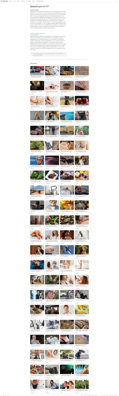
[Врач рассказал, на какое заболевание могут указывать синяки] (37, 118)
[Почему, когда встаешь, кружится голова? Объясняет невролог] (52, 163)
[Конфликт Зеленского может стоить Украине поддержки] (67, 372)
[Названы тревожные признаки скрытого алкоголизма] (37, 282)
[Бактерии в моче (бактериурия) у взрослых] (67, 342)
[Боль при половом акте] (82, 297)
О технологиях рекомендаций (104, 395)
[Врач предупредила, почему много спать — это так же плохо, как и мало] (67, 192)
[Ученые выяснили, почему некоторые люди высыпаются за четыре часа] (82, 237)
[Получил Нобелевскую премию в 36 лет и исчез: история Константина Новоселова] (37, 252)
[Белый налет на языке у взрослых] (67, 312)
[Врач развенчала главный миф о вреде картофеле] (37, 312)
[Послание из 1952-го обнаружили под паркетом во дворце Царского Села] (82, 73)
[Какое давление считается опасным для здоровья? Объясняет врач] (37, 327)
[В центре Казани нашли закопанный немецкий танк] (52, 148)
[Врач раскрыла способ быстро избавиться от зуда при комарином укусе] (82, 342)
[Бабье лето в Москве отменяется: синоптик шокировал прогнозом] (52, 133)
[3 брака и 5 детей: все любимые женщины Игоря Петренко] (67, 387)
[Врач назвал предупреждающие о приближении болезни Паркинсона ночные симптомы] (52, 372)
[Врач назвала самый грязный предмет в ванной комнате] (37, 222)
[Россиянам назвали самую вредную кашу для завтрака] (67, 178)
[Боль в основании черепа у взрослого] (37, 207)
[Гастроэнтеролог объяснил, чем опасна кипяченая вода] (52, 192)
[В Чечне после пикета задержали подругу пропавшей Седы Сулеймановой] (52, 297)
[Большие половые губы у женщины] (52, 73)
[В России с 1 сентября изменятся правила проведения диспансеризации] (52, 327)
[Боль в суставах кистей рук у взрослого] (52, 252)
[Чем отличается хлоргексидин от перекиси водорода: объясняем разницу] (52, 237)
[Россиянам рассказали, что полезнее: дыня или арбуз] (82, 312)
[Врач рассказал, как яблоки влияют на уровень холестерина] (67, 73)
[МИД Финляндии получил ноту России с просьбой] (67, 252)
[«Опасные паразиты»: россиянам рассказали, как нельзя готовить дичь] (37, 133)
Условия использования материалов (89, 395)
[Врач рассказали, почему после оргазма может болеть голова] (67, 148)
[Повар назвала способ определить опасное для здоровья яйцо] (37, 103)
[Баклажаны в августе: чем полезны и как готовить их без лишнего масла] (52, 178)
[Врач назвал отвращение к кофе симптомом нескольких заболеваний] (52, 207)
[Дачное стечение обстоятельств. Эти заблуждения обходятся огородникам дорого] (67, 327)
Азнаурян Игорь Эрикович (39, 33)
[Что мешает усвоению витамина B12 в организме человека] (67, 222)
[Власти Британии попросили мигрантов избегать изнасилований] (67, 133)
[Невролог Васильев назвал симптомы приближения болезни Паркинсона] (67, 357)
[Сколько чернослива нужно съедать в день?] (67, 88)
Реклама (8, 395)
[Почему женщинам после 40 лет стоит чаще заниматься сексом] (82, 372)
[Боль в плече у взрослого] (52, 387)
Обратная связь (97, 395)
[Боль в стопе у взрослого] (52, 357)
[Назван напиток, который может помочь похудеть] (82, 163)
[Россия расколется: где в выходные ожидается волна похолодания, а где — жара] (67, 103)
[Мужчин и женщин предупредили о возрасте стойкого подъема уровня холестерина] (37, 297)
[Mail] (1, 1)
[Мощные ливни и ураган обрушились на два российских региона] (67, 297)
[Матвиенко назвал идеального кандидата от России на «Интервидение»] (37, 267)
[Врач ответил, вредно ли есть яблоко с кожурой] (82, 103)
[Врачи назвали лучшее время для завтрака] (82, 178)
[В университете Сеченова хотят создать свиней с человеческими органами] (82, 327)
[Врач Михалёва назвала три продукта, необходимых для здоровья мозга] (37, 237)
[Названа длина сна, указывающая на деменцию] (37, 88)
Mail (1, 395)
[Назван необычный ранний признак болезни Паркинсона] (82, 133)
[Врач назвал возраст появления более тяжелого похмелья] (82, 192)
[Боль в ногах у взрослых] (82, 267)
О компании (4, 395)
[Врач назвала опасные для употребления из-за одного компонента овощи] (37, 178)
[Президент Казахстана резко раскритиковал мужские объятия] (37, 163)
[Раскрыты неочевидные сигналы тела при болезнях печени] (52, 103)
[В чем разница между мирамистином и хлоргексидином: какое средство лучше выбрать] (52, 267)
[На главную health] (5, 1)
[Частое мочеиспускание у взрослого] (37, 387)
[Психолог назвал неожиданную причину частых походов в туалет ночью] (67, 267)
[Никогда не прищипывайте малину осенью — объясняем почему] (37, 148)
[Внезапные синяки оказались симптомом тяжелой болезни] (82, 88)
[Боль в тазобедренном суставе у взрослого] (82, 118)
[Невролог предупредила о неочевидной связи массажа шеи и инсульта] (82, 222)
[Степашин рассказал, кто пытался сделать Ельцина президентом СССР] (37, 357)
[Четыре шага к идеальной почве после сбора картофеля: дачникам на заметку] (67, 163)
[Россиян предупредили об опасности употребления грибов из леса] (82, 207)
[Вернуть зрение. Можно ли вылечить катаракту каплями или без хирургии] (82, 282)
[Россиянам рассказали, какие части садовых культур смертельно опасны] (52, 282)
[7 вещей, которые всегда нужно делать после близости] (52, 118)
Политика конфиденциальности (113, 395)
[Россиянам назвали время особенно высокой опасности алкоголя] (37, 192)
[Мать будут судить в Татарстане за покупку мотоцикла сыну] (37, 73)
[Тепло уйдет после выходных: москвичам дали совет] (82, 357)
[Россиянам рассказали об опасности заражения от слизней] (67, 207)
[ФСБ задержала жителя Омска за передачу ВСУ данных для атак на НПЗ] (52, 312)
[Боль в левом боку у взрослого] (52, 342)
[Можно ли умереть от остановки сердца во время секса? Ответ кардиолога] (52, 88)
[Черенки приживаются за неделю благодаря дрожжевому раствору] (82, 387)
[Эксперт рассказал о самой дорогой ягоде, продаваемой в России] (52, 222)
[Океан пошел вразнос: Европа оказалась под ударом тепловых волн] (67, 118)
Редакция (82, 395)
